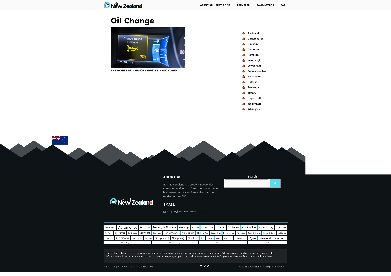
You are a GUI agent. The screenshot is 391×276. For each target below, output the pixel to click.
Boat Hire (195, 227)
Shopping (178, 238)
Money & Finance (254, 233)
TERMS (133, 266)
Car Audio (220, 227)
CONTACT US (146, 266)
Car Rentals (120, 233)
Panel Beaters (137, 238)
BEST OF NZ (223, 5)
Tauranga (253, 87)
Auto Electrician (109, 227)
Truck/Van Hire (240, 238)
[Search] (275, 183)
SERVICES (243, 5)
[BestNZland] (123, 5)
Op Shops (122, 238)
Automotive (127, 227)
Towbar (209, 238)
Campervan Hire (207, 227)
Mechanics (241, 233)
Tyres (252, 238)
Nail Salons (282, 233)
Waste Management (272, 238)
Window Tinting (174, 243)
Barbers (145, 227)
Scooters (148, 238)
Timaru (252, 92)
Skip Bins (192, 238)
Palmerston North (258, 71)
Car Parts (108, 233)
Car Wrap (157, 233)
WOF (267, 243)
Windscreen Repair (223, 243)
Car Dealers (249, 227)
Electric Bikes (216, 233)
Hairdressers (228, 233)
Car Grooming (266, 227)
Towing (218, 238)
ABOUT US (206, 5)
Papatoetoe (254, 76)
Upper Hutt (254, 98)
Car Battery (233, 227)
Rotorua (252, 82)
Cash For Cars (188, 233)
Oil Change (109, 238)
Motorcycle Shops (269, 233)
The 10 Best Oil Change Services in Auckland (144, 70)
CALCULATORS (265, 5)
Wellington (254, 103)
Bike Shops (184, 227)
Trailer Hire (228, 238)
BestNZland (254, 266)
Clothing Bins (202, 233)
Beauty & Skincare (165, 227)
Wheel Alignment (127, 243)
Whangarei (254, 109)
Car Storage (132, 233)
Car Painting (281, 227)
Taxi (202, 238)
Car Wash (145, 232)
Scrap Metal (162, 238)
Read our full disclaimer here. (257, 256)
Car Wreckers (172, 232)
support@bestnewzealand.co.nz (186, 211)
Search (252, 176)
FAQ (283, 5)
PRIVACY (122, 266)
